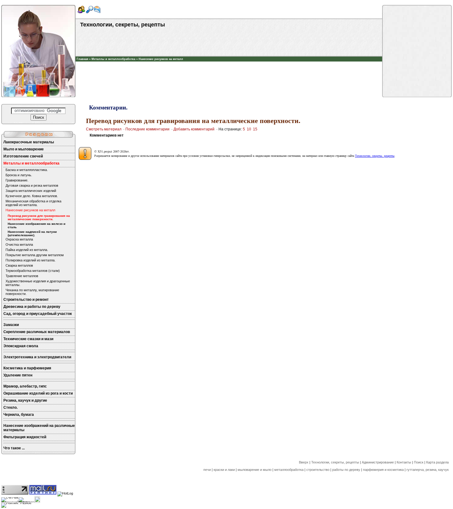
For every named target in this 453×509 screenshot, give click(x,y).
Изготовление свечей (23, 156)
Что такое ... (14, 448)
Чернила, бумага (18, 414)
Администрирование (378, 462)
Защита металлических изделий (31, 191)
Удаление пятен (17, 375)
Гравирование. (17, 180)
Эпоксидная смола (20, 346)
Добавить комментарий (193, 129)
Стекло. (10, 407)
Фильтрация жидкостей (24, 437)
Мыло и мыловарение (23, 149)
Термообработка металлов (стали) (33, 270)
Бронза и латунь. (19, 175)
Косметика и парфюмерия (27, 368)
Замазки (11, 325)
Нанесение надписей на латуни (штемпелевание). (32, 233)
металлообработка (289, 469)
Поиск (418, 462)
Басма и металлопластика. (27, 170)
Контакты (404, 462)
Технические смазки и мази (28, 339)
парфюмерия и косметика (383, 469)
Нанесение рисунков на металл (161, 59)
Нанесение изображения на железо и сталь (36, 225)
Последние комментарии (147, 129)
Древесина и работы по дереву (31, 306)
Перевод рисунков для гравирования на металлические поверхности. (39, 217)
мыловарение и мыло (254, 469)
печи (207, 469)
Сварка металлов (19, 265)
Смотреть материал (103, 129)
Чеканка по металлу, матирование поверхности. (32, 292)
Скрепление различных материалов (36, 332)
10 (249, 129)
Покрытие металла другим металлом (35, 255)
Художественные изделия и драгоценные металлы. (38, 283)
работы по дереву (346, 469)
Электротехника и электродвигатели (37, 357)
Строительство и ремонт (26, 299)
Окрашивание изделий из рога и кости (38, 393)
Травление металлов (22, 276)
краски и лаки (224, 469)
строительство (317, 469)
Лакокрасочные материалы (28, 142)
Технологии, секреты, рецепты (374, 155)
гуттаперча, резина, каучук (427, 469)
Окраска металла (19, 239)
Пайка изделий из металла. (27, 250)
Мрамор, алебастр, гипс (25, 386)
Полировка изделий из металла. (30, 260)
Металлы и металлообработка (113, 59)
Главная (82, 59)
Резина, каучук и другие (25, 400)
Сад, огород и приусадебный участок (37, 314)
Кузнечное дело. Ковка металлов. (32, 196)
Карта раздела (437, 462)
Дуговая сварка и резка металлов (32, 185)
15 (255, 129)
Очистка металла (19, 244)
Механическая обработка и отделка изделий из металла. (33, 203)
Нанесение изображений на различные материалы (39, 428)
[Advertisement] (229, 71)
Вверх (303, 462)
